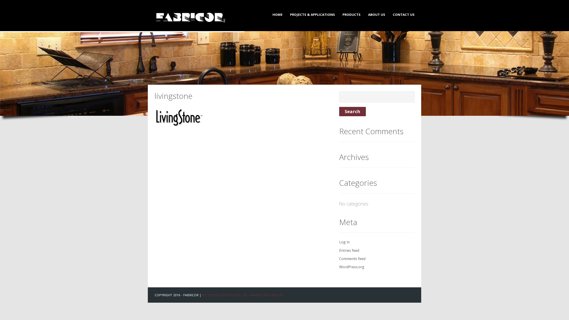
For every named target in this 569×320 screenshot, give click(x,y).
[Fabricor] (190, 13)
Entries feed (349, 250)
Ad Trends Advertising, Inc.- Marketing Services (243, 295)
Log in (344, 242)
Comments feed (352, 258)
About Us (376, 14)
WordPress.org (351, 266)
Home (277, 14)
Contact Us (404, 14)
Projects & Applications (312, 14)
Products (352, 14)
